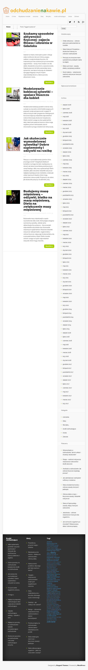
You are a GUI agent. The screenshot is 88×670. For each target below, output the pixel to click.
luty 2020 (66, 305)
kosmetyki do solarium (52, 561)
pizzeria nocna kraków (54, 600)
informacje (53, 559)
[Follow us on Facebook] (74, 22)
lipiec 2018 (66, 337)
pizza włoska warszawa (53, 598)
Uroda (70, 16)
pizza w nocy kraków (54, 597)
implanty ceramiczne (51, 556)
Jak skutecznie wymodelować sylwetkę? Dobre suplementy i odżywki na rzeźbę (37, 144)
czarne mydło (54, 548)
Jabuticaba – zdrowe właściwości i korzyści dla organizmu (71, 515)
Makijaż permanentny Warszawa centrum (52, 569)
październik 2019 (68, 317)
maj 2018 (65, 344)
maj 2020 (66, 297)
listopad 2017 (67, 368)
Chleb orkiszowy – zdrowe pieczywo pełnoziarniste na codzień (71, 43)
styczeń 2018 (67, 360)
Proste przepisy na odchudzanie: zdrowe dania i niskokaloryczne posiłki (34, 627)
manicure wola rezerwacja (51, 573)
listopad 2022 (67, 211)
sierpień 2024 (67, 179)
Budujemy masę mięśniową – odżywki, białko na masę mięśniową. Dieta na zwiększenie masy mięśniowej (37, 200)
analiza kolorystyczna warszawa (52, 543)
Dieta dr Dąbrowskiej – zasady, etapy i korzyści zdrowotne (70, 506)
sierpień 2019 (67, 325)
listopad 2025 (67, 140)
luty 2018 (66, 356)
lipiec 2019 (66, 329)
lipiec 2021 (66, 262)
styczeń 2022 (67, 250)
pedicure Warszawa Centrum (53, 594)
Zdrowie (76, 16)
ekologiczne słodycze (52, 554)
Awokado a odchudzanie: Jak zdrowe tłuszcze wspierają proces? (72, 471)
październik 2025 (68, 144)
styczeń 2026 (67, 132)
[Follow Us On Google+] (83, 22)
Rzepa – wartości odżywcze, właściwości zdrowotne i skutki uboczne (72, 462)
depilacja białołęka (51, 549)
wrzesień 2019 (67, 321)
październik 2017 (68, 372)
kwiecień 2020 (67, 301)
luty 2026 (66, 128)
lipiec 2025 (66, 156)
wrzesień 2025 (67, 148)
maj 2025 (66, 164)
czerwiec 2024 (67, 183)
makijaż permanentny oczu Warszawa (54, 566)
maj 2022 (66, 234)
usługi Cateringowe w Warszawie (54, 615)
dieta (48, 553)
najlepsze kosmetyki (53, 577)
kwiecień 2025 (67, 168)
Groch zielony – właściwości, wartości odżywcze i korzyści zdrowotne (72, 74)
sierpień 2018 (67, 333)
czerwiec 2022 (67, 230)
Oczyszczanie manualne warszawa (53, 579)
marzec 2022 (67, 242)
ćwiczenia (35, 16)
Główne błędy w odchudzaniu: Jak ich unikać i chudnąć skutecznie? (72, 452)
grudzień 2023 (67, 191)
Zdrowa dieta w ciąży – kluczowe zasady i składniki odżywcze (71, 496)
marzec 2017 (67, 399)
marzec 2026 (67, 124)
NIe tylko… (49, 16)
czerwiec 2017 (67, 388)
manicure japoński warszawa (53, 570)
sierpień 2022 (67, 223)
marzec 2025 (67, 171)
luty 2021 (65, 278)
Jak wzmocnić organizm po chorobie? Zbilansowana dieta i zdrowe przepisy (71, 524)
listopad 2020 (67, 289)
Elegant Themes (62, 665)
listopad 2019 (67, 313)
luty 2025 (66, 175)
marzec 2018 (67, 352)
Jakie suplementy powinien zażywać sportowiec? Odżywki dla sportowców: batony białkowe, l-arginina (14, 551)
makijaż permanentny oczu (53, 564)
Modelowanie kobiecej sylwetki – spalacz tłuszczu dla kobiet (38, 93)
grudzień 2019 (67, 309)
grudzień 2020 (67, 285)
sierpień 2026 (67, 105)
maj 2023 (66, 207)
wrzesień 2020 (67, 293)
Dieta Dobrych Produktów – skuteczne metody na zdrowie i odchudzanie (71, 51)
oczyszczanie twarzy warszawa (54, 588)
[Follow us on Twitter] (70, 22)
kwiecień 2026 (67, 120)
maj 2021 (65, 266)
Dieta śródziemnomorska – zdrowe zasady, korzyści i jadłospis (71, 487)
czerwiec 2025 (67, 160)
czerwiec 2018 (67, 340)
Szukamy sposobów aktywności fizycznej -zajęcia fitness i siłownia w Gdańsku (38, 40)
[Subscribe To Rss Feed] (78, 22)
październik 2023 (68, 195)
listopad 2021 (67, 258)
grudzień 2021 (67, 254)
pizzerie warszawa (51, 601)
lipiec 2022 (66, 226)
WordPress (81, 665)
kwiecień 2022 (67, 238)
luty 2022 (66, 246)
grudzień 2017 (67, 364)
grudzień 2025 (67, 136)
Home (7, 16)
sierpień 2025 (67, 152)
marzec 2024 (67, 187)
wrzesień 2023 (67, 199)
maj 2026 (66, 116)
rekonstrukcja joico (51, 603)
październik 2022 (68, 215)
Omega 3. (11, 595)
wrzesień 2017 (67, 376)
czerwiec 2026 (67, 112)
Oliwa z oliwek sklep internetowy (53, 591)
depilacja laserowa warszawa (54, 549)
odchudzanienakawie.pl (38, 49)
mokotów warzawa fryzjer (53, 574)
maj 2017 (65, 392)
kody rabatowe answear (53, 559)
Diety (42, 16)
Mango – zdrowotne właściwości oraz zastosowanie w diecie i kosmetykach (34, 614)
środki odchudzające (60, 16)
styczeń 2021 (67, 282)
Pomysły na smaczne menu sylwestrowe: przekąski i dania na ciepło (72, 60)
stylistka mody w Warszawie (53, 611)
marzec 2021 (67, 274)
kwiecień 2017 (67, 396)
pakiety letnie (51, 593)
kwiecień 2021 (67, 270)
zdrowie (51, 621)
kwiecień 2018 (67, 348)
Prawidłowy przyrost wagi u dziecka (33, 545)
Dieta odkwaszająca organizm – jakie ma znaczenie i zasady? (34, 650)
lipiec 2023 (66, 203)
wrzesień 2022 (67, 219)
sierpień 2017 (67, 380)
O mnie (14, 16)
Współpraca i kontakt (24, 16)
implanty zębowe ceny (53, 558)
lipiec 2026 (66, 109)
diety (53, 552)
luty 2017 (65, 403)
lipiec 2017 (66, 384)
